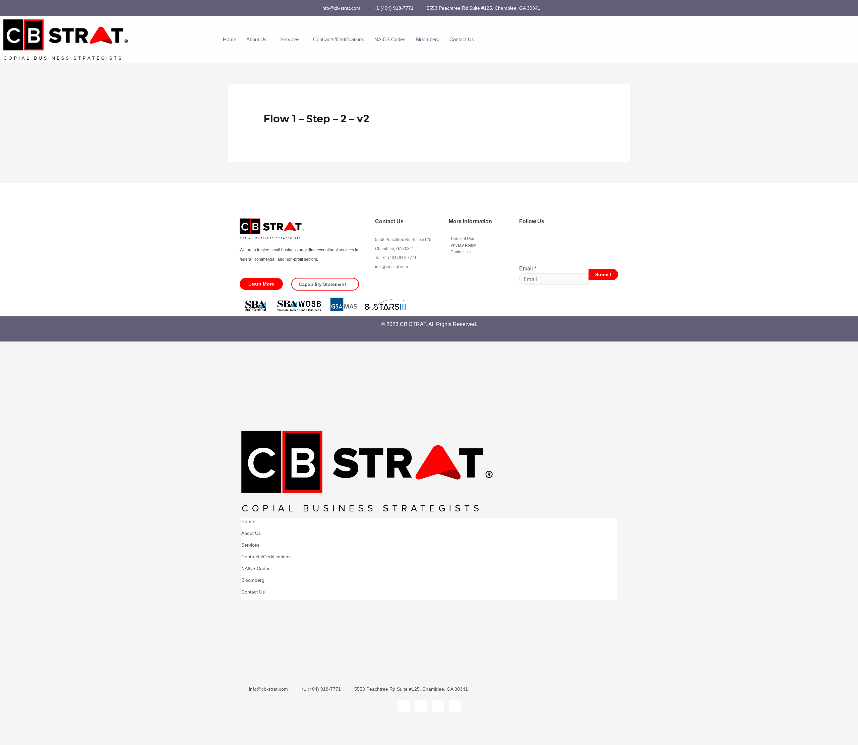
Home (229, 39)
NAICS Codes (390, 39)
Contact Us (461, 39)
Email (527, 268)
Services (290, 39)
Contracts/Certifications (338, 39)
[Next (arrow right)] (41, 739)
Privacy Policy (463, 245)
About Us (256, 39)
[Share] (69, 727)
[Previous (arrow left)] (13, 739)
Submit (603, 274)
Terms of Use (462, 238)
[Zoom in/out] (13, 727)
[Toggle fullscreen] (41, 727)
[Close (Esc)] (97, 727)
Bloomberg (427, 39)
